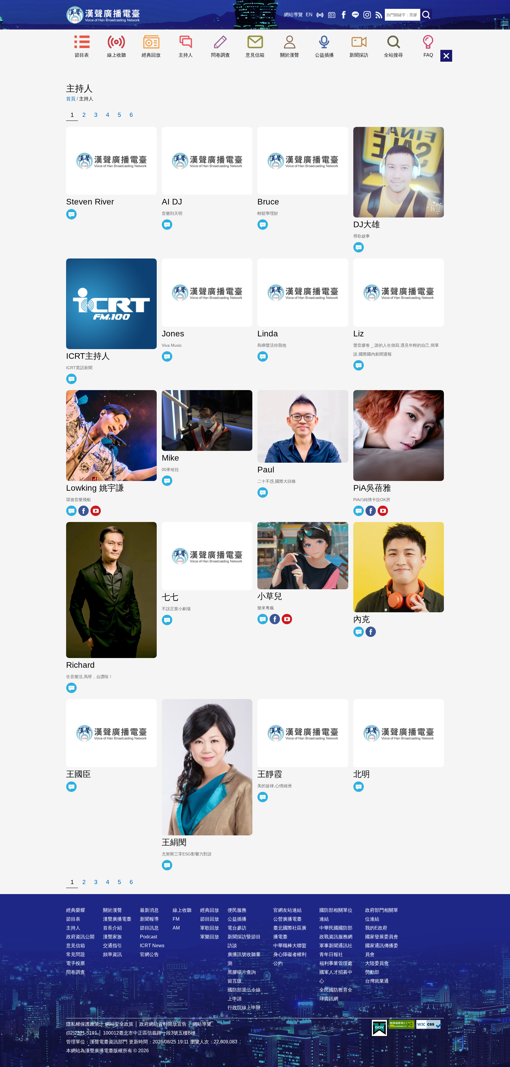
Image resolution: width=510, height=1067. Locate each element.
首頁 (71, 98)
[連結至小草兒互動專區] (262, 619)
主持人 (186, 55)
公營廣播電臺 (287, 919)
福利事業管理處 (335, 963)
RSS (379, 15)
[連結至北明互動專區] (358, 786)
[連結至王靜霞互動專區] (262, 797)
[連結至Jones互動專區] (167, 356)
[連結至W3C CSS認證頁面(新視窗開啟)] (429, 1024)
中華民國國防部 (335, 927)
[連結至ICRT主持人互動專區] (71, 379)
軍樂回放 (209, 936)
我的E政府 (376, 927)
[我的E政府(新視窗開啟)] (379, 1028)
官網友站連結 (287, 910)
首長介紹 (112, 927)
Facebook (343, 15)
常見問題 (75, 954)
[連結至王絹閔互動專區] (167, 865)
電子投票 (75, 963)
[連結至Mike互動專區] (167, 480)
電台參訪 (237, 927)
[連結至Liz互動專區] (358, 365)
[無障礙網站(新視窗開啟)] (402, 1024)
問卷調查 (220, 55)
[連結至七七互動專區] (167, 620)
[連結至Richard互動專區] (71, 688)
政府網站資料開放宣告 (163, 1024)
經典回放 (332, 15)
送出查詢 (426, 15)
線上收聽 (320, 15)
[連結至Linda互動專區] (262, 356)
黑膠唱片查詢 (242, 972)
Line (355, 15)
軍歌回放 (209, 927)
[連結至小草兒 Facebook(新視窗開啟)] (274, 619)
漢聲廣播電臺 (103, 15)
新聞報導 (149, 919)
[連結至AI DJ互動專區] (167, 224)
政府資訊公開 (80, 936)
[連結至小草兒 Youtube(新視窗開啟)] (287, 619)
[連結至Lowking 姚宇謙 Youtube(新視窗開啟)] (95, 510)
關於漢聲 (289, 55)
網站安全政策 (119, 1024)
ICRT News (152, 945)
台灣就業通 (377, 980)
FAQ (428, 55)
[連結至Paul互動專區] (262, 492)
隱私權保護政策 (82, 1024)
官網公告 (149, 954)
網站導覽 (293, 14)
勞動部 (372, 972)
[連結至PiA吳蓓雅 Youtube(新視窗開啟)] (382, 510)
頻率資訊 (112, 954)
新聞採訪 (358, 55)
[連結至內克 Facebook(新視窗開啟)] (370, 631)
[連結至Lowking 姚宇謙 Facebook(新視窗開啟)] (83, 510)
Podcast (148, 936)
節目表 (82, 55)
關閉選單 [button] (446, 56)
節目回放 (209, 919)
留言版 (235, 980)
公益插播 (324, 55)
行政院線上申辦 (244, 1007)
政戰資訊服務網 (335, 936)
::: (255, 898)
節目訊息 (149, 927)
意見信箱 (255, 55)
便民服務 (237, 910)
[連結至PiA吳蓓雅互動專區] (358, 510)
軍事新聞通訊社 (335, 945)
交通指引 (112, 945)
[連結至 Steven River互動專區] (71, 214)
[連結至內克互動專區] (358, 631)
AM (176, 927)
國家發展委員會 (381, 936)
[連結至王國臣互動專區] (71, 786)
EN (309, 14)
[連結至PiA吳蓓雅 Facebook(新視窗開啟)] (370, 510)
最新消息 (149, 910)
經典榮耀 (75, 910)
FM (176, 919)
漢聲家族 (112, 936)
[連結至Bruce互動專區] (262, 224)
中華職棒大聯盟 (289, 945)
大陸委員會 (377, 963)
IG (367, 15)
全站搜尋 (393, 55)
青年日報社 (331, 954)
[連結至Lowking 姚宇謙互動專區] (71, 510)
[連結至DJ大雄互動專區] (358, 247)
